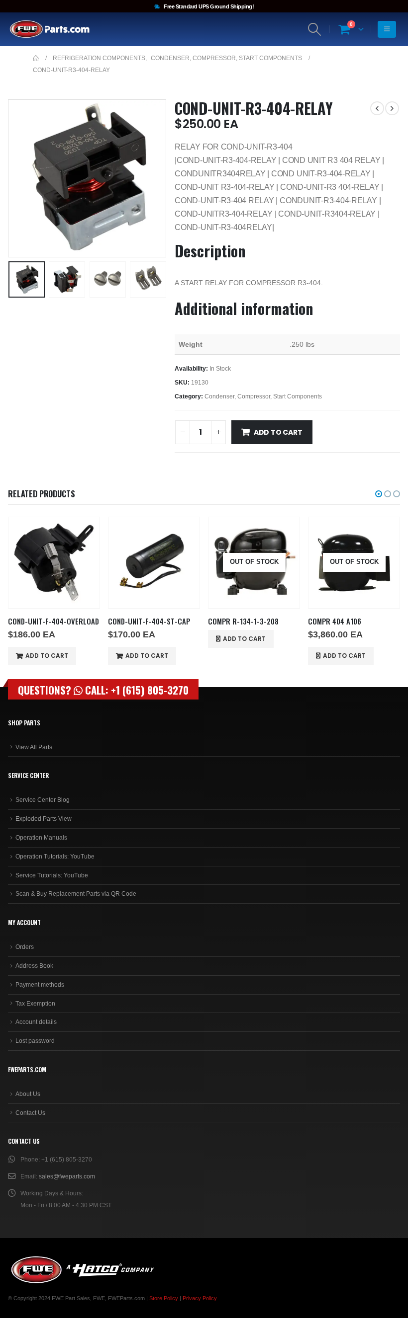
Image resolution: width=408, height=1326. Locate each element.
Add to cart (278, 432)
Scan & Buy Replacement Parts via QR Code (75, 893)
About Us (27, 1094)
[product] (54, 563)
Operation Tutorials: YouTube (55, 856)
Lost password (35, 1040)
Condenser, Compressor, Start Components (263, 396)
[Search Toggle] (314, 29)
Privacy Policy (200, 1298)
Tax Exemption (35, 1003)
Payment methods (39, 984)
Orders (24, 946)
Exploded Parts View (43, 818)
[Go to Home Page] (36, 58)
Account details (36, 1021)
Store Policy (163, 1298)
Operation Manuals (41, 837)
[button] (20, 178)
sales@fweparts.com (67, 1176)
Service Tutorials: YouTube (51, 875)
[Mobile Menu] (387, 29)
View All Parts (33, 747)
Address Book (34, 965)
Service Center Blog (42, 799)
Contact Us (30, 1112)
